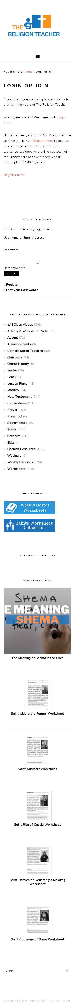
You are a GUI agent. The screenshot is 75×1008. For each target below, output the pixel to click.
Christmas (14, 357)
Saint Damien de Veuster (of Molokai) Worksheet (37, 882)
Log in (67, 1001)
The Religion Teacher (45, 1001)
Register (12, 284)
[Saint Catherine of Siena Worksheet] (38, 935)
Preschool (14, 416)
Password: (12, 250)
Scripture (14, 436)
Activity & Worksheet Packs (28, 331)
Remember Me (14, 268)
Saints (12, 429)
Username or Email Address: (24, 237)
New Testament (19, 396)
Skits (11, 442)
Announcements (19, 344)
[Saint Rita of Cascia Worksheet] (38, 820)
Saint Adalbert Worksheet (37, 769)
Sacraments (16, 423)
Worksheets (16, 469)
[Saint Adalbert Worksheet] (38, 764)
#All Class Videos (20, 324)
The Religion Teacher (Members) (38, 26)
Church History (18, 364)
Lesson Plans (17, 383)
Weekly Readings (20, 462)
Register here (43, 141)
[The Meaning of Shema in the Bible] (37, 653)
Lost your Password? (22, 290)
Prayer (12, 410)
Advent (12, 337)
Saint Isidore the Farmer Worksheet (37, 713)
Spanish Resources (21, 449)
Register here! (14, 175)
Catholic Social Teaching (25, 351)
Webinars (14, 455)
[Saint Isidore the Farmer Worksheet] (38, 709)
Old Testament (18, 403)
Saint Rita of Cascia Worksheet (37, 824)
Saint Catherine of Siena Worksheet (37, 939)
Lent (10, 377)
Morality (13, 390)
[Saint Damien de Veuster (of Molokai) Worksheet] (38, 875)
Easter (12, 370)
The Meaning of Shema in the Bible (37, 658)
